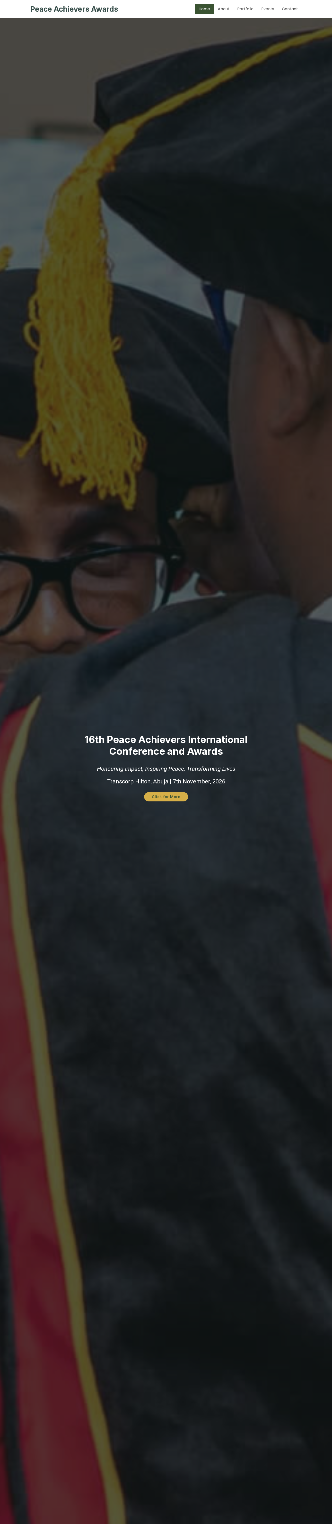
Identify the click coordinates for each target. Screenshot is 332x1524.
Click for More (166, 796)
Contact (290, 9)
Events (267, 9)
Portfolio (245, 9)
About (223, 9)
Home (204, 9)
